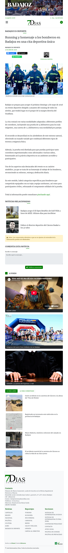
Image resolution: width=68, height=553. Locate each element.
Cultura (8, 523)
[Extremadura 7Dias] (34, 23)
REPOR (27, 523)
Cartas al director (32, 531)
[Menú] (6, 22)
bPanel (13, 543)
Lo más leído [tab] (11, 391)
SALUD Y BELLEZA (31, 526)
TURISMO (28, 512)
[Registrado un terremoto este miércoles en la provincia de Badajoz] (14, 421)
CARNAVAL (28, 520)
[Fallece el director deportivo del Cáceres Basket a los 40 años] (12, 227)
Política (8, 520)
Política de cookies (52, 532)
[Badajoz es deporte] (34, 8)
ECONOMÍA (29, 515)
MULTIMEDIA (29, 518)
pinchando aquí (43, 195)
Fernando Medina (46, 59)
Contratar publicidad (53, 524)
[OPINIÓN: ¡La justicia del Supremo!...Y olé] (34, 366)
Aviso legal (49, 529)
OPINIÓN (28, 528)
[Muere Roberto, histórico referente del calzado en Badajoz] (14, 440)
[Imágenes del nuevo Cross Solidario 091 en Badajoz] (34, 329)
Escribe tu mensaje (11, 251)
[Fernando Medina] (46, 54)
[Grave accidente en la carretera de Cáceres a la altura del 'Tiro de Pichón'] (14, 403)
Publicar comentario (35, 267)
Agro (7, 526)
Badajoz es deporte (15, 31)
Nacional (8, 518)
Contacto (48, 526)
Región (7, 515)
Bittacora (23, 543)
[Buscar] (61, 22)
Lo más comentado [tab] (27, 391)
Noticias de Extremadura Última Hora (53, 519)
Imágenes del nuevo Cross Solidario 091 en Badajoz (23, 347)
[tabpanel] (34, 432)
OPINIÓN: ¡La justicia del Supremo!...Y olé (20, 383)
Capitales (9, 512)
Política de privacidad (53, 534)
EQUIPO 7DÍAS (11, 311)
